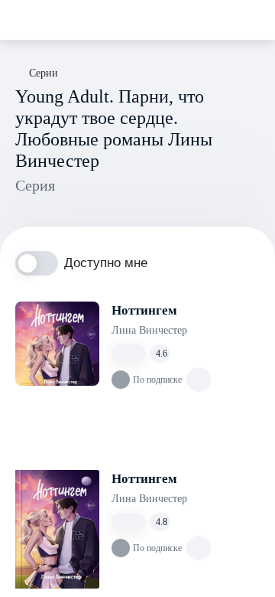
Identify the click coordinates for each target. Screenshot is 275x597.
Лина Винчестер (149, 330)
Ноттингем (144, 310)
